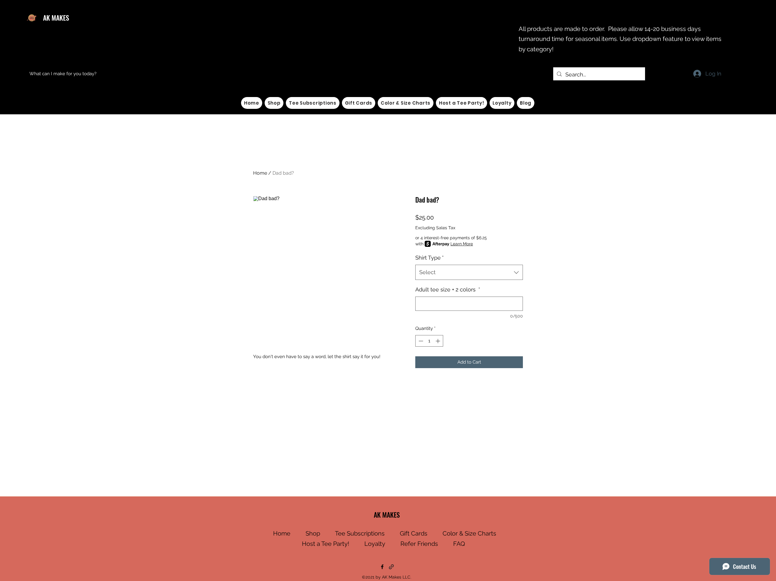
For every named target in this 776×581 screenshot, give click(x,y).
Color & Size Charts (469, 533)
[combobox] (469, 272)
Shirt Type (429, 257)
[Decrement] (420, 341)
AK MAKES (56, 17)
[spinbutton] (429, 341)
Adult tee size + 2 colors (447, 289)
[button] (274, 103)
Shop (313, 533)
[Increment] (438, 341)
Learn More (461, 243)
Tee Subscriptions (360, 533)
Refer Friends (419, 543)
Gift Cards (413, 533)
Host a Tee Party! (325, 543)
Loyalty (374, 543)
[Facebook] (382, 567)
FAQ (459, 543)
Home (260, 173)
